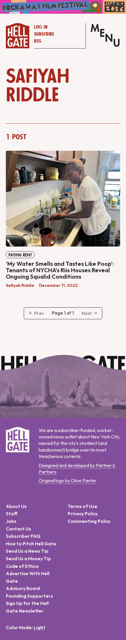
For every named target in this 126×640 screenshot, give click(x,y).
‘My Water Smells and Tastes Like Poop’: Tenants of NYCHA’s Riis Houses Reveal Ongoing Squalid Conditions (60, 270)
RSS (37, 41)
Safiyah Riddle (20, 285)
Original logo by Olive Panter (67, 480)
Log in (40, 27)
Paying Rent (20, 255)
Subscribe (44, 34)
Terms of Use (82, 506)
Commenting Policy (89, 521)
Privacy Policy (83, 513)
